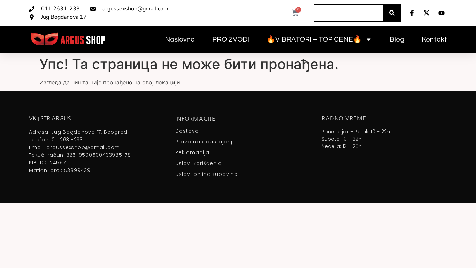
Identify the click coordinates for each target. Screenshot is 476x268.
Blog (397, 39)
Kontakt (434, 39)
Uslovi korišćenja (198, 163)
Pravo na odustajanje (205, 141)
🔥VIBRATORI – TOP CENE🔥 (314, 39)
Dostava (187, 130)
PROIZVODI (230, 39)
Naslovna (180, 39)
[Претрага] (392, 13)
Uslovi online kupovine (206, 174)
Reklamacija (192, 152)
